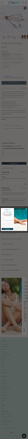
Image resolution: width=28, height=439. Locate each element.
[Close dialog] (26, 209)
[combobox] (3, 221)
